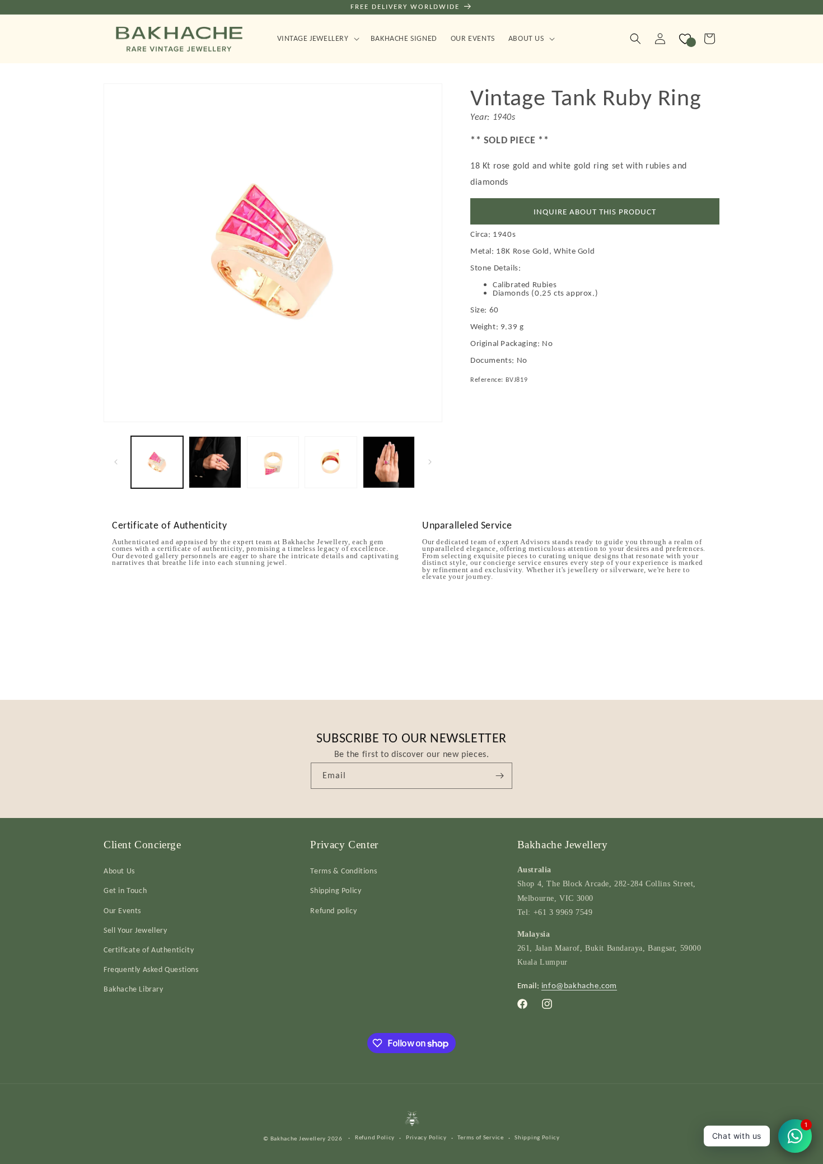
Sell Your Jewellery (135, 930)
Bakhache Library (133, 989)
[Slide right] (430, 462)
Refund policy (333, 910)
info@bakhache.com (579, 985)
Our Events (122, 910)
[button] (317, 38)
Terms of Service (480, 1137)
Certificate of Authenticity (149, 950)
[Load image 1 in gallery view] (157, 462)
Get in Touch (125, 890)
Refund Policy (375, 1137)
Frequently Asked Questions (151, 969)
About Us (119, 871)
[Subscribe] (499, 776)
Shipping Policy (335, 890)
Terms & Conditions (343, 871)
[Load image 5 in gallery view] (389, 462)
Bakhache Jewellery (298, 1138)
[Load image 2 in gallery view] (215, 462)
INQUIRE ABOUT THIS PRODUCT (595, 212)
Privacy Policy (426, 1137)
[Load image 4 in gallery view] (331, 462)
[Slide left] (116, 462)
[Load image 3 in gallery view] (273, 462)
